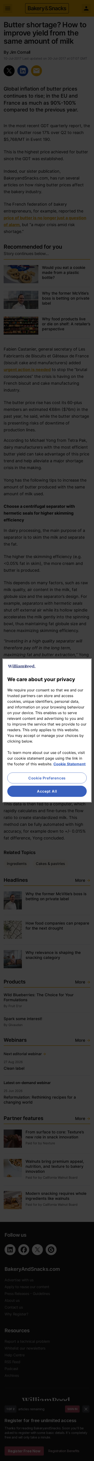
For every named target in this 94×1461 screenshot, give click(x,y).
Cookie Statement (69, 764)
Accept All (47, 791)
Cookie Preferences (47, 778)
